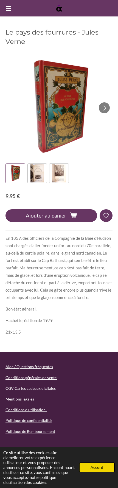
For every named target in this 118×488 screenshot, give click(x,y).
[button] (15, 173)
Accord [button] (97, 467)
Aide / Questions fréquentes (29, 366)
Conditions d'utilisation (26, 409)
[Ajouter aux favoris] (106, 215)
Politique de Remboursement (30, 431)
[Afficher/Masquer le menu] (9, 8)
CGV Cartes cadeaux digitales (30, 388)
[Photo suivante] (104, 107)
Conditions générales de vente (31, 377)
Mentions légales (19, 399)
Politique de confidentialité (28, 420)
